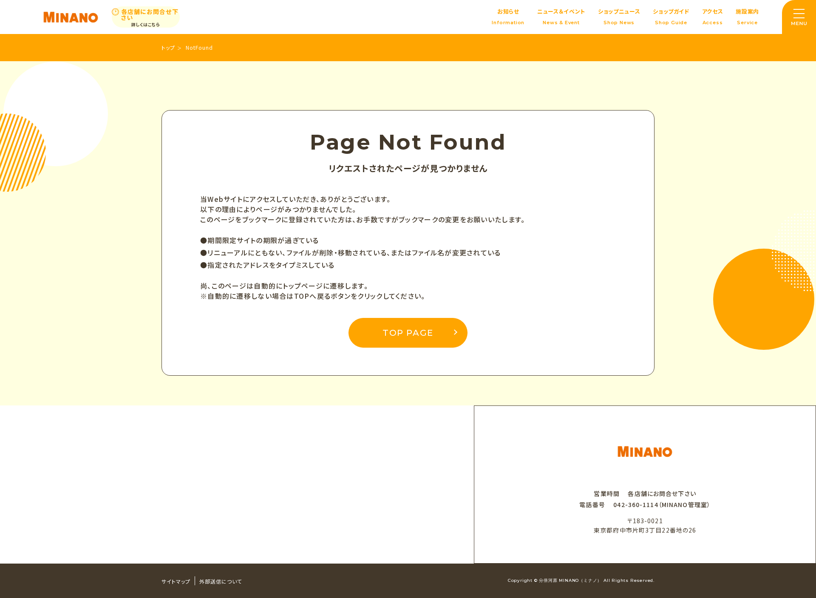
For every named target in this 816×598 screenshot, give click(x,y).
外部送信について (220, 581)
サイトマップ (176, 581)
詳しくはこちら (145, 25)
